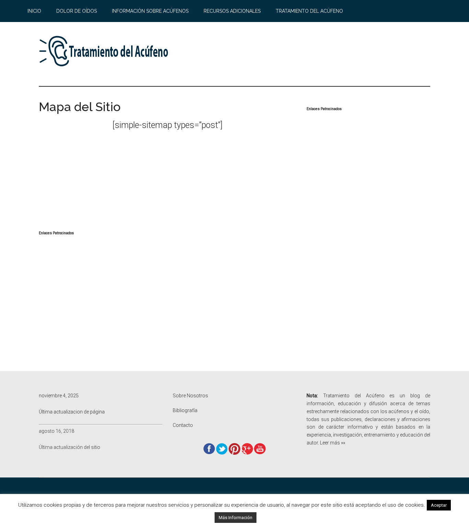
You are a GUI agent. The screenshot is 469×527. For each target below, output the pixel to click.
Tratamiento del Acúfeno (104, 51)
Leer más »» (332, 442)
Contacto (183, 425)
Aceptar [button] (439, 505)
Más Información (235, 517)
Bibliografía (185, 410)
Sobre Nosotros (190, 395)
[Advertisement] (305, 54)
